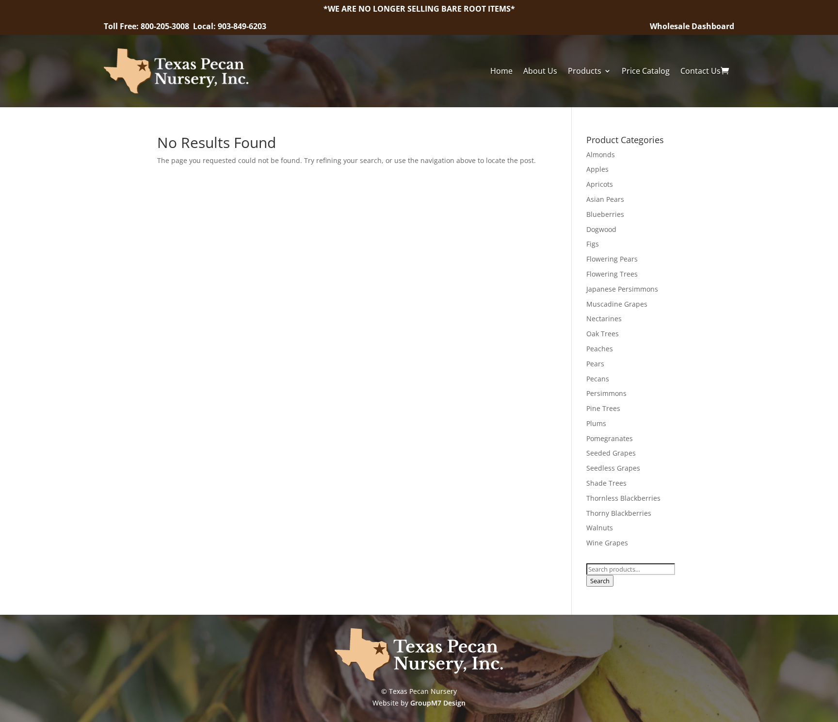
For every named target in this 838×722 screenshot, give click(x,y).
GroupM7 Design (438, 702)
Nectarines (604, 318)
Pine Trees (603, 408)
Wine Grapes (607, 542)
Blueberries (605, 214)
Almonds (600, 154)
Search (600, 580)
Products (584, 71)
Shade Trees (606, 483)
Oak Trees (602, 333)
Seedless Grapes (613, 468)
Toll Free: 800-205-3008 (147, 26)
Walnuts (599, 527)
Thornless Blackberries (623, 498)
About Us (540, 71)
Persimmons (606, 393)
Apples (597, 169)
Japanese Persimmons (622, 289)
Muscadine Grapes (616, 304)
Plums (596, 423)
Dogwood (601, 229)
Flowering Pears (612, 258)
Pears (595, 363)
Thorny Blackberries (618, 513)
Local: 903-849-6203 (229, 26)
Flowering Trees (612, 274)
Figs (592, 243)
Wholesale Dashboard (692, 26)
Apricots (599, 184)
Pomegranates (609, 438)
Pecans (597, 378)
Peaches (599, 348)
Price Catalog (646, 71)
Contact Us (700, 71)
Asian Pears (605, 199)
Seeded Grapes (611, 453)
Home (501, 71)
